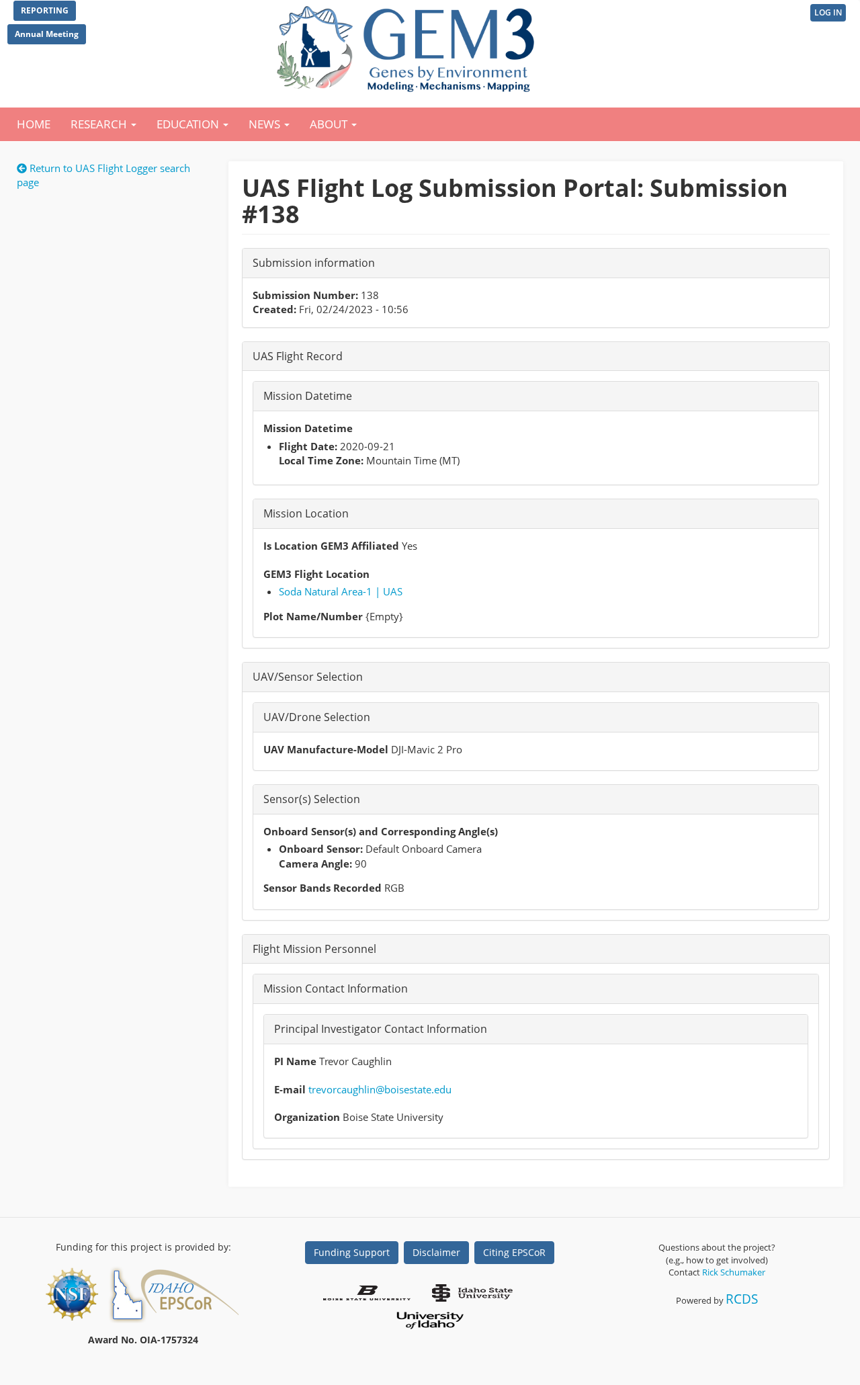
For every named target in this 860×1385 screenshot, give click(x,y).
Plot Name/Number (313, 616)
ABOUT (330, 124)
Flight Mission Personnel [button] (314, 948)
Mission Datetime (308, 428)
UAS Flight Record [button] (298, 356)
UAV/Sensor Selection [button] (308, 676)
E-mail (290, 1089)
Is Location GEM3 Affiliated (331, 545)
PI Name (295, 1061)
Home (33, 124)
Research (100, 124)
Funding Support (352, 1252)
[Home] (408, 45)
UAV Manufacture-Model (325, 749)
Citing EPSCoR (514, 1252)
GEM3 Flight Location (316, 574)
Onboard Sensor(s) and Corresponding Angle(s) (380, 831)
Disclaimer (436, 1252)
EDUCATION (189, 124)
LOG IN (828, 12)
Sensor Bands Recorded (322, 887)
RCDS (742, 1299)
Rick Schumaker (733, 1272)
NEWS (266, 124)
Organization (307, 1117)
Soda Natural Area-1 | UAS (340, 591)
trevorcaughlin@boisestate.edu (380, 1089)
